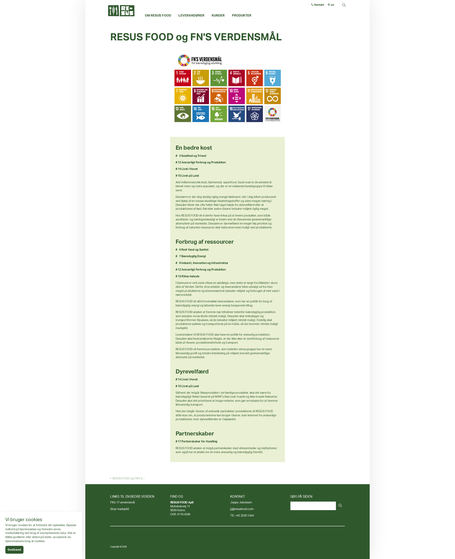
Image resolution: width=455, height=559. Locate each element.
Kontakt (319, 5)
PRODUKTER (241, 15)
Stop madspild (119, 509)
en (332, 5)
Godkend (14, 549)
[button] (340, 505)
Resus (121, 11)
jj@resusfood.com (242, 509)
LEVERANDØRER (191, 15)
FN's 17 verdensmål (122, 502)
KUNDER (218, 15)
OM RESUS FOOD (158, 15)
